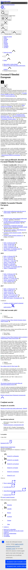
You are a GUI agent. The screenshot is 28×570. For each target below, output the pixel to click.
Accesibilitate (7, 536)
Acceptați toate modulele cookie (16, 562)
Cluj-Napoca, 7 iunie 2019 (10, 260)
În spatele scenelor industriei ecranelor (13, 232)
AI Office (6, 47)
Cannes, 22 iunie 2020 (9, 245)
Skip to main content (5, 1)
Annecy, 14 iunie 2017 (9, 293)
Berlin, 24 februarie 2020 (9, 242)
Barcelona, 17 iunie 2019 (9, 263)
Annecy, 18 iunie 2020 (9, 244)
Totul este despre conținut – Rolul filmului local (15, 229)
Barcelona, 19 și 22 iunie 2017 (11, 295)
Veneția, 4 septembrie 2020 (10, 247)
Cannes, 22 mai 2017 (9, 292)
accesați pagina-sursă (10, 96)
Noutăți (5, 40)
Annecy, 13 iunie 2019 (9, 262)
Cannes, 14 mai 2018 (9, 275)
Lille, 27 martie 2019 (8, 257)
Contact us (6, 527)
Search (2, 10)
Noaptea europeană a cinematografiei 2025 (14, 424)
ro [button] (4, 8)
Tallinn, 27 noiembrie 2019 (10, 268)
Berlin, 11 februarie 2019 (9, 256)
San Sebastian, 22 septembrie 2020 (12, 249)
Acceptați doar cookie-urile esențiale (16, 566)
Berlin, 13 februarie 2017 (9, 288)
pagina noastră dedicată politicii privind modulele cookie (14, 546)
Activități (6, 39)
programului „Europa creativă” (9, 119)
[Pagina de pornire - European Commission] (8, 4)
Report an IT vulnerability (10, 529)
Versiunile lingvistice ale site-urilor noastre (13, 530)
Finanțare (6, 43)
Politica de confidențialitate (10, 533)
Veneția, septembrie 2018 (9, 280)
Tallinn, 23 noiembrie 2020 (10, 250)
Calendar (6, 44)
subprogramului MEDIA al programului (10, 155)
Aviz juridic (6, 534)
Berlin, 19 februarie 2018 (9, 274)
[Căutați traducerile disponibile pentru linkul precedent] (15, 94)
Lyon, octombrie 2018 (9, 281)
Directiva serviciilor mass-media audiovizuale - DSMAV (14, 408)
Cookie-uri (6, 532)
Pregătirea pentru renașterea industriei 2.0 (13, 235)
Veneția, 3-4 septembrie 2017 (10, 296)
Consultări (6, 46)
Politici (5, 38)
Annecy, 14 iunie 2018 (9, 277)
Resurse (5, 42)
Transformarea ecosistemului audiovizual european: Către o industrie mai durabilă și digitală (15, 226)
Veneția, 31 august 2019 (9, 265)
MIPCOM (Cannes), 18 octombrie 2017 (13, 298)
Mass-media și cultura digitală (11, 64)
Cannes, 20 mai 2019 (9, 259)
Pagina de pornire (8, 36)
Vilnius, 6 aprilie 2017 (9, 290)
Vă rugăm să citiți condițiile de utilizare (14, 93)
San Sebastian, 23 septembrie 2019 (12, 266)
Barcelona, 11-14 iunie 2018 (10, 278)
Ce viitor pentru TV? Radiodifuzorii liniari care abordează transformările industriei (15, 222)
